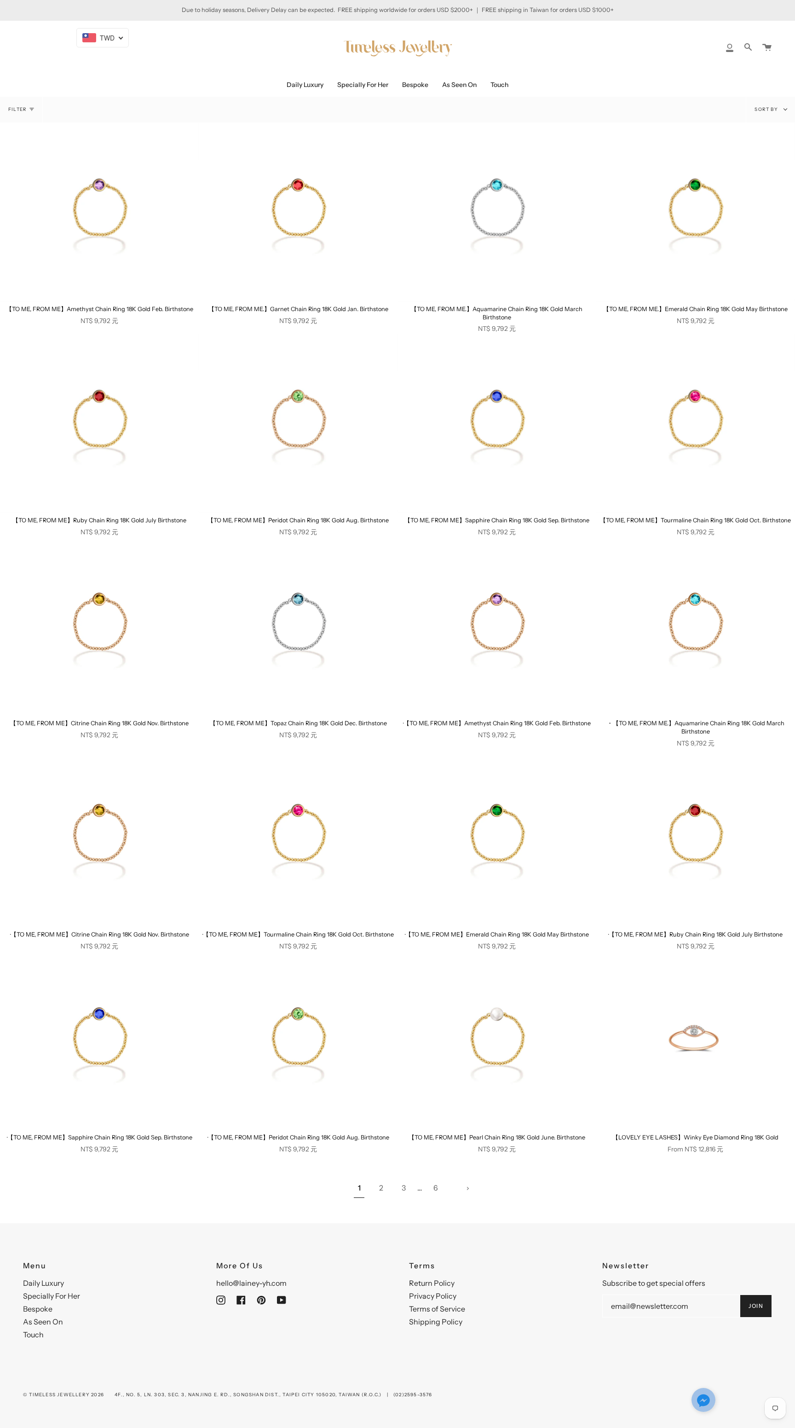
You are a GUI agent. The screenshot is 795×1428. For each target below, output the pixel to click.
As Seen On (43, 1321)
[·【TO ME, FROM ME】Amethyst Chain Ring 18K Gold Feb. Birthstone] (497, 626)
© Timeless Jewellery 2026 (63, 1395)
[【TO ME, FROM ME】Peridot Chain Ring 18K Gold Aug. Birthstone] (298, 423)
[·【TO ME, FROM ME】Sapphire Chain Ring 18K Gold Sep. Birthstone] (99, 1041)
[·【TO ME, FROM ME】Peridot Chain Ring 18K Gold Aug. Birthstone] (298, 1041)
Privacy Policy (432, 1296)
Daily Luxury (43, 1283)
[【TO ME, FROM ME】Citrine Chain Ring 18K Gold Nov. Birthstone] (99, 626)
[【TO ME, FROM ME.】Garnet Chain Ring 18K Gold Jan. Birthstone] (298, 212)
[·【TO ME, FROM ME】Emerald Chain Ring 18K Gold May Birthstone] (497, 837)
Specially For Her (51, 1296)
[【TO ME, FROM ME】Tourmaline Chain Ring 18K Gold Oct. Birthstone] (695, 423)
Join (756, 1305)
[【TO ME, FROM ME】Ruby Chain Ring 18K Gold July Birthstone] (99, 423)
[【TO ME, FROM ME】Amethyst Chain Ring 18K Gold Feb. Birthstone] (99, 212)
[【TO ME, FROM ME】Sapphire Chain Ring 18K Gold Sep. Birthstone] (497, 423)
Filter (17, 109)
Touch (33, 1334)
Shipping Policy (435, 1321)
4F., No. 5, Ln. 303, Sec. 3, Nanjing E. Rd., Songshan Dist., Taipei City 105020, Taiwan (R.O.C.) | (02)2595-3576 (273, 1395)
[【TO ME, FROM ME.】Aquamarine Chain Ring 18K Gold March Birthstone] (497, 212)
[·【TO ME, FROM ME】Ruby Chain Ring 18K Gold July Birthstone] (695, 837)
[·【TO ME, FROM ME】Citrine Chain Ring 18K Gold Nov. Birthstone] (99, 837)
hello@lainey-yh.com (251, 1283)
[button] (703, 1401)
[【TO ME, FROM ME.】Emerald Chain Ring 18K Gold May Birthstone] (695, 212)
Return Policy (432, 1283)
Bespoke (37, 1308)
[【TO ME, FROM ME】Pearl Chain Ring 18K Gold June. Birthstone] (497, 1041)
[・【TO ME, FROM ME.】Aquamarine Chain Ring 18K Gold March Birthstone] (695, 626)
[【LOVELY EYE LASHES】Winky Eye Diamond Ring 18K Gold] (695, 1041)
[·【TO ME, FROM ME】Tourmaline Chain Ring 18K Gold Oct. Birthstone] (298, 837)
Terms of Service (437, 1308)
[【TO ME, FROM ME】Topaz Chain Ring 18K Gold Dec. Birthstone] (298, 626)
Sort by (767, 109)
